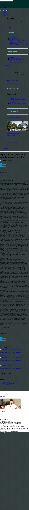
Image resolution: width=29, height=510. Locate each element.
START (4, 12)
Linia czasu (5, 148)
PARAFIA (5, 14)
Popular (4, 387)
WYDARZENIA (7, 65)
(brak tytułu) (12, 102)
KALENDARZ (13, 115)
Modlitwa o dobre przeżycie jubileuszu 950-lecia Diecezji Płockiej (18, 60)
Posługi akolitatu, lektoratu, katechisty (18, 58)
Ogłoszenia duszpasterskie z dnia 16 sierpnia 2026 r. (10, 352)
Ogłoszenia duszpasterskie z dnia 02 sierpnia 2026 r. (10, 368)
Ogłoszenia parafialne (4, 175)
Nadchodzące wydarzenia (15, 117)
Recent (4, 388)
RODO (4, 149)
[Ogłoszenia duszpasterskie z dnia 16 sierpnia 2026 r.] (12, 349)
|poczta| (22, 426)
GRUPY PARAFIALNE (15, 39)
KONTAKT (3, 396)
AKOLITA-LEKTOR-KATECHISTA (18, 44)
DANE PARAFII (13, 37)
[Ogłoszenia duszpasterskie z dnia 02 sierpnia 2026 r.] (5, 365)
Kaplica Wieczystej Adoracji (16, 62)
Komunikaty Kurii (11, 83)
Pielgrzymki (5, 384)
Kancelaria (12, 57)
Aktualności (5, 382)
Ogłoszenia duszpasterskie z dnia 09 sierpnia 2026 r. (10, 360)
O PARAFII (9, 27)
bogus (1, 343)
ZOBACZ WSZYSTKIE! (12, 80)
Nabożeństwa (13, 55)
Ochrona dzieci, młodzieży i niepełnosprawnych (16, 43)
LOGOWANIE (3, 2)
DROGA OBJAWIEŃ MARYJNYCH (18, 40)
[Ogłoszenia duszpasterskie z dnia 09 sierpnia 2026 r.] (12, 357)
